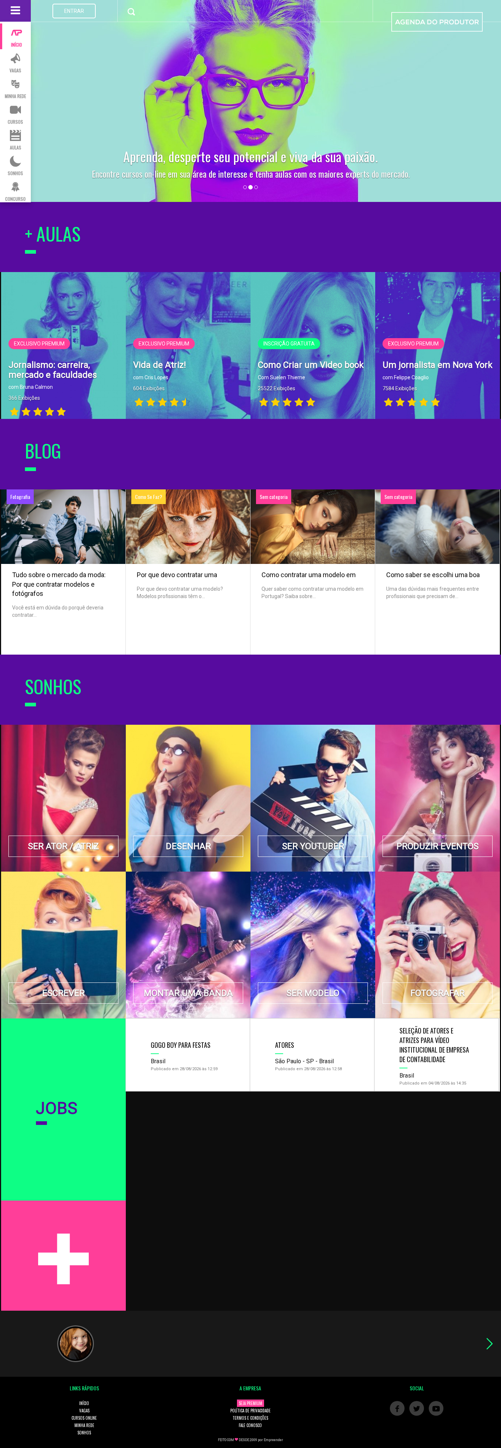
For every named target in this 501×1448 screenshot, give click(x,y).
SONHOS (84, 1433)
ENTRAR (74, 11)
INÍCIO (84, 1403)
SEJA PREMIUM (250, 1403)
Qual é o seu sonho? (250, 156)
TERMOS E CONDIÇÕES (250, 1418)
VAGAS (84, 1410)
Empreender (273, 1440)
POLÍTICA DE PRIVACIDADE (250, 1410)
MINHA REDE (84, 1425)
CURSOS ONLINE (84, 1418)
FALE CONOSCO (250, 1425)
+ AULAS (53, 233)
